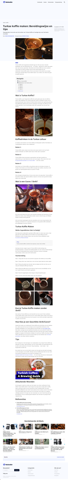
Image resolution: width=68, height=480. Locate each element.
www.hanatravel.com (21, 406)
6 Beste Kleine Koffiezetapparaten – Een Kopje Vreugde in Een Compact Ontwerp (9, 433)
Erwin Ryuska (25, 36)
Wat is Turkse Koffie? (23, 81)
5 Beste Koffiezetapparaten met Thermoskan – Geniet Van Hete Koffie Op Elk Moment (57, 448)
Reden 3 (21, 87)
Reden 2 (21, 85)
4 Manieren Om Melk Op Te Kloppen (41, 432)
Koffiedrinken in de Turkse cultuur (25, 82)
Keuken (45, 2)
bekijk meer (20, 90)
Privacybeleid (57, 473)
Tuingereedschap (58, 2)
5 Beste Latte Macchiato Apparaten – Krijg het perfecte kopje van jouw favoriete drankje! (9, 448)
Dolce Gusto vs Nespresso (25, 432)
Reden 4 (21, 88)
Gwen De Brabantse (9, 36)
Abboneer (17, 470)
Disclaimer (56, 475)
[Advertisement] (34, 16)
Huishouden (39, 2)
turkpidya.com (19, 413)
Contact (55, 471)
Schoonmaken (51, 2)
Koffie (4, 430)
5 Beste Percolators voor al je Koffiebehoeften (41, 447)
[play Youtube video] (34, 369)
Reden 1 (21, 84)
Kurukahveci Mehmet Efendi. (21, 237)
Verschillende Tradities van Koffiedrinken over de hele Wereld (25, 448)
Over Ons (56, 470)
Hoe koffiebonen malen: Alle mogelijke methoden (58, 432)
